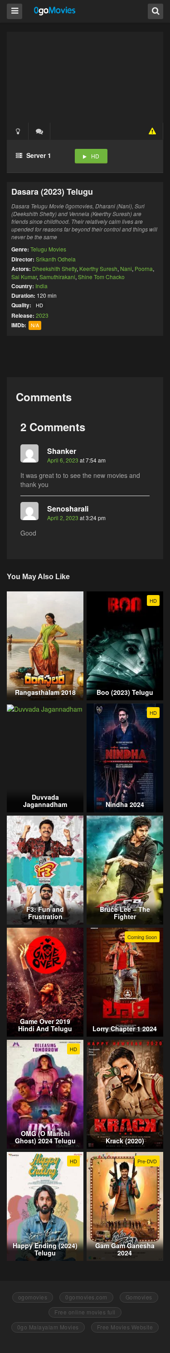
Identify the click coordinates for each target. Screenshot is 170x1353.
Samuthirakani (57, 276)
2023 (42, 315)
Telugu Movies (48, 249)
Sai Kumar (24, 276)
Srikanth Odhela (56, 259)
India (41, 286)
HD (95, 156)
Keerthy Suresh (98, 268)
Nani (126, 268)
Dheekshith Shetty (54, 268)
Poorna (144, 268)
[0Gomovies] (55, 11)
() (39, 131)
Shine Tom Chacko (101, 276)
